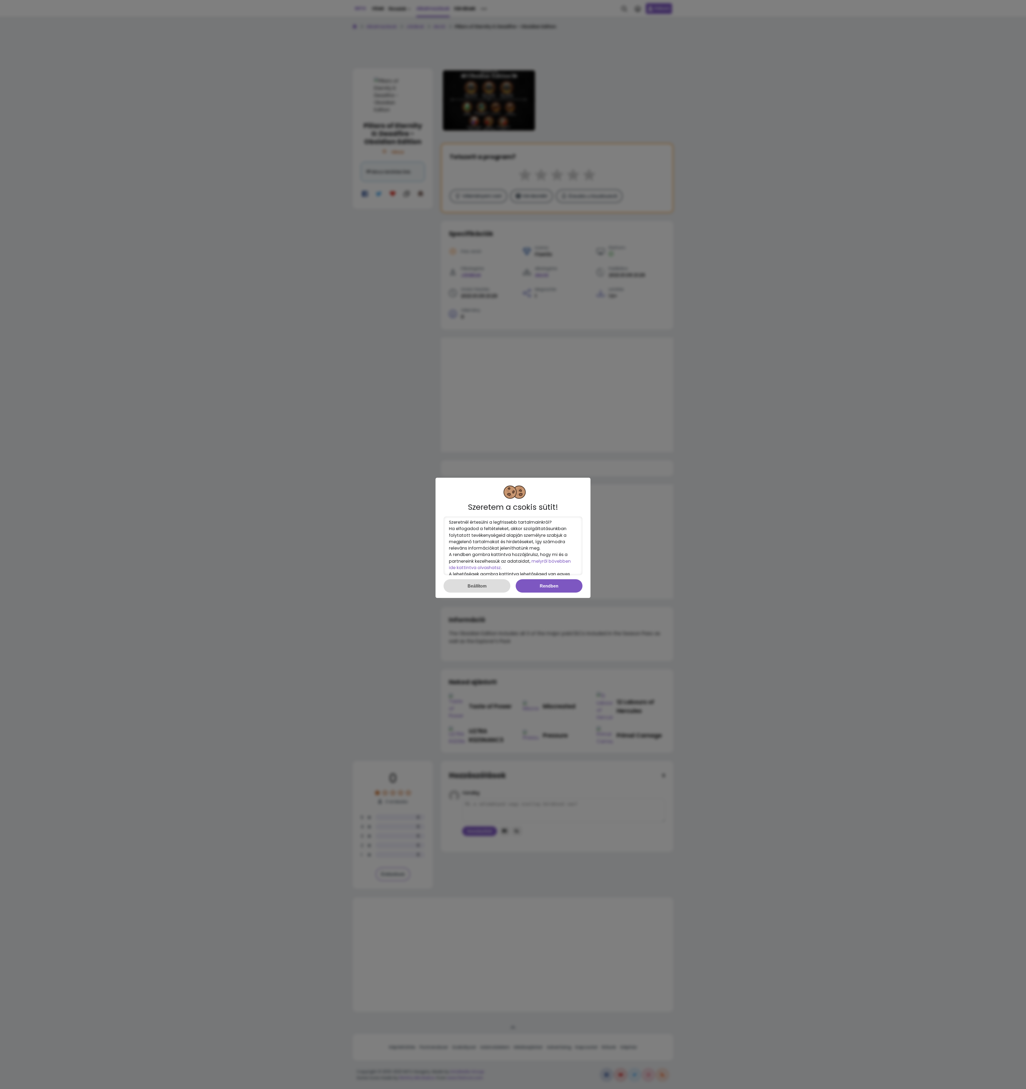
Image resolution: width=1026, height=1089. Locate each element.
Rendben (549, 586)
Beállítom (477, 586)
